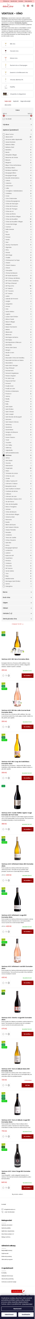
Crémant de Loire (18, 496)
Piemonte (18, 520)
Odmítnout (9, 1314)
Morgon (18, 350)
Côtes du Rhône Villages (18, 216)
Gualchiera (18, 558)
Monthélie (18, 345)
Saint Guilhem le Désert (18, 489)
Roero (18, 401)
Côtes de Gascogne (18, 204)
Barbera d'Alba (18, 144)
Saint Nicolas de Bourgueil (18, 417)
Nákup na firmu (6, 1237)
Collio (18, 188)
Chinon (18, 268)
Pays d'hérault (18, 368)
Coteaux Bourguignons (18, 201)
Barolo (18, 152)
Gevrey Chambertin (18, 245)
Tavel (18, 440)
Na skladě (18, 119)
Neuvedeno (18, 363)
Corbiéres (18, 193)
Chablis (18, 257)
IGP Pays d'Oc (18, 286)
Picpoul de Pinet (18, 381)
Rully (18, 404)
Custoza (18, 227)
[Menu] (32, 6)
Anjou (18, 471)
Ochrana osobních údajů (9, 1282)
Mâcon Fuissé (18, 319)
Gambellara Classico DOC (18, 499)
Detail (27, 1085)
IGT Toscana (18, 291)
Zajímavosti (5, 1253)
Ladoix (18, 296)
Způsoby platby (6, 1228)
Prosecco (18, 394)
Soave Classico (18, 437)
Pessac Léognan (18, 376)
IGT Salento (18, 288)
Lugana (18, 314)
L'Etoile (18, 478)
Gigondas (18, 247)
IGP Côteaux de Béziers (18, 278)
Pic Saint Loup (18, 378)
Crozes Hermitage (18, 224)
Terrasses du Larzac (18, 473)
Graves (18, 252)
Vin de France (18, 502)
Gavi (18, 242)
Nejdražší (16, 101)
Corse (18, 196)
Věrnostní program (7, 1259)
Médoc (18, 329)
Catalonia (18, 535)
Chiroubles (18, 270)
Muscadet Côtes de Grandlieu (18, 358)
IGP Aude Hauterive (18, 275)
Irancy (18, 545)
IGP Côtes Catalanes (18, 281)
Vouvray (18, 463)
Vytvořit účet (14, 1)
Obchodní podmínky (8, 1279)
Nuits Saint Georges (18, 365)
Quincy (18, 396)
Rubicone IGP (18, 555)
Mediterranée (18, 578)
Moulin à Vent (18, 353)
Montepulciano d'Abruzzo (18, 342)
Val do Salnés (18, 571)
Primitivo (18, 561)
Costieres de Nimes (18, 491)
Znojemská (18, 468)
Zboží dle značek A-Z (8, 1234)
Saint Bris (18, 543)
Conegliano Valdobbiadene (18, 191)
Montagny (18, 340)
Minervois (18, 335)
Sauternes (18, 427)
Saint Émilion (18, 409)
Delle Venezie (18, 229)
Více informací (27, 1304)
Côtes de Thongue (18, 209)
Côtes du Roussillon (18, 219)
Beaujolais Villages (18, 155)
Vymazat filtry (17, 624)
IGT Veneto (18, 293)
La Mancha (18, 550)
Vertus (18, 458)
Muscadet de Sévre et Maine (18, 360)
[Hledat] (23, 6)
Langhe (18, 301)
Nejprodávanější (25, 101)
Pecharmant (18, 370)
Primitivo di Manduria (18, 391)
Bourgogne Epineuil (18, 548)
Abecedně (8, 105)
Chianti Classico (18, 265)
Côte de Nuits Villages (18, 514)
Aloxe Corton (18, 134)
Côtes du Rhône (18, 214)
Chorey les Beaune (18, 273)
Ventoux (18, 455)
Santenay (18, 424)
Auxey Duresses (18, 142)
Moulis (18, 355)
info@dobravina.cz (9, 1209)
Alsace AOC (18, 137)
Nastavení (17, 1309)
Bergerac (18, 162)
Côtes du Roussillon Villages (18, 222)
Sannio (18, 584)
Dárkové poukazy (7, 1256)
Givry (18, 250)
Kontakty (21, 1)
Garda (18, 240)
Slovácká (18, 435)
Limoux (18, 306)
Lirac (18, 309)
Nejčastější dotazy (7, 1250)
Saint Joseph (18, 414)
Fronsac (18, 237)
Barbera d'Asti (18, 147)
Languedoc (18, 304)
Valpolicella (18, 450)
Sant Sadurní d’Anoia (18, 527)
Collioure (18, 494)
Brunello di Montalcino (18, 178)
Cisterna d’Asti (18, 517)
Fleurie (18, 234)
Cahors (18, 180)
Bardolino (18, 150)
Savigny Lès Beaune (18, 432)
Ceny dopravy (28, 1)
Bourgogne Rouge (18, 175)
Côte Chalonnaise (18, 198)
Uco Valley (18, 445)
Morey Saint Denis (18, 347)
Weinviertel (18, 466)
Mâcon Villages (18, 322)
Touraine (18, 442)
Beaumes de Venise (18, 157)
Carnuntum (18, 186)
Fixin (18, 232)
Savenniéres (18, 430)
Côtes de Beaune (18, 512)
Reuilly (18, 399)
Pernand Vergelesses (18, 373)
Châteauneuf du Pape (18, 260)
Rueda (18, 522)
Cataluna (18, 563)
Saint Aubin (18, 407)
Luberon (18, 553)
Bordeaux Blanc (18, 168)
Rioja (18, 576)
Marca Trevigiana (18, 507)
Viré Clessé (18, 460)
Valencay (18, 448)
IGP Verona (18, 568)
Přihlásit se (6, 1)
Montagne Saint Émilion (18, 581)
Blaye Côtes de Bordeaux (18, 165)
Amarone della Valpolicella (18, 139)
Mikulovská (18, 332)
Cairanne (18, 183)
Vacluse (18, 509)
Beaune (18, 160)
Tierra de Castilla (18, 537)
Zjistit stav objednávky (8, 1231)
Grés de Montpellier (18, 504)
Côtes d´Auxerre (18, 540)
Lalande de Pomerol (18, 299)
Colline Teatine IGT (18, 481)
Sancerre (18, 419)
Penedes (18, 532)
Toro (18, 573)
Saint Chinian (18, 412)
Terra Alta (18, 566)
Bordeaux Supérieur (18, 170)
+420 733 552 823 (9, 1212)
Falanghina (18, 586)
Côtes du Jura (18, 476)
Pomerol (18, 383)
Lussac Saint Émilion (18, 317)
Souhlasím (26, 1314)
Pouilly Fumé (18, 386)
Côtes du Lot (18, 211)
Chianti (18, 263)
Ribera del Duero (18, 525)
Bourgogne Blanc (18, 173)
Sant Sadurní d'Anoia (18, 422)
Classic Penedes (18, 530)
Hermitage (18, 255)
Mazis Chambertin (18, 327)
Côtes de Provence (18, 206)
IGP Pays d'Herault (18, 283)
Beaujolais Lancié (18, 486)
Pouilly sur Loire (18, 388)
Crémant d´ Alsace (18, 483)
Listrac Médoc (18, 311)
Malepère (18, 324)
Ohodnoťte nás (16, 1291)
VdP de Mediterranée (18, 453)
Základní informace (7, 1276)
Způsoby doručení (7, 1225)
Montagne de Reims (18, 337)
